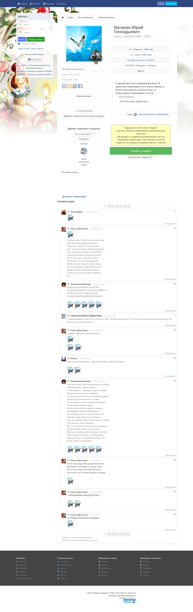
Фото (62, 575)
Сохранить (84, 138)
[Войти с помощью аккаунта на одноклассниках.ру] (34, 66)
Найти (104, 575)
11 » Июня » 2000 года (140, 55)
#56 (69, 460)
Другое (141, 71)
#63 (69, 211)
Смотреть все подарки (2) (140, 157)
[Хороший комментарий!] (165, 211)
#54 (69, 514)
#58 (69, 358)
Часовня (23, 575)
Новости (22, 564)
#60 (69, 315)
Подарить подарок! (141, 151)
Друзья (63, 568)
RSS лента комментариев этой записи (80, 540)
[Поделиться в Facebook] (80, 86)
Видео (63, 578)
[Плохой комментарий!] (167, 211)
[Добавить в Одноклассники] (69, 86)
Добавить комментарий (74, 196)
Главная (22, 561)
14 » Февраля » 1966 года (141, 49)
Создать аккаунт (35, 39)
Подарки (105, 571)
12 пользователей (84, 110)
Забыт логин (24, 48)
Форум (22, 571)
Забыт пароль (37, 48)
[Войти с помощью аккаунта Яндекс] (34, 73)
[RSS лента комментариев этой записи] (77, 201)
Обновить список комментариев (77, 537)
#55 (69, 491)
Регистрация (171, 3)
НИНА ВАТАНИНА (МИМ (84, 160)
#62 (69, 228)
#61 (69, 284)
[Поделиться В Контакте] (64, 86)
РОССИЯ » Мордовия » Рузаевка (140, 65)
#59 (69, 330)
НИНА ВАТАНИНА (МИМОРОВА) (133, 102)
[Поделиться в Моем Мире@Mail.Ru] (75, 86)
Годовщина (106, 568)
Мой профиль (66, 564)
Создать (105, 561)
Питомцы (23, 568)
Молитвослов (25, 578)
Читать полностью (126, 97)
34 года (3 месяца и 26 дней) (140, 60)
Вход (161, 3)
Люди (70, 17)
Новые (104, 564)
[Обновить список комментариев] (80, 201)
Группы (63, 571)
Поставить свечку (70, 172)
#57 (69, 381)
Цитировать (170, 223)
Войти (22, 39)
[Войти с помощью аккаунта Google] (34, 70)
